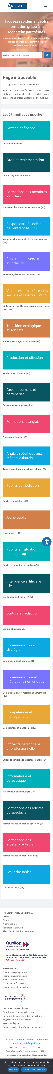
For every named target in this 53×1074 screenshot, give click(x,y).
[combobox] (21, 55)
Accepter (13, 1069)
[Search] (47, 55)
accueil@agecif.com (30, 1043)
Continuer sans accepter (34, 1069)
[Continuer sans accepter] (49, 1066)
